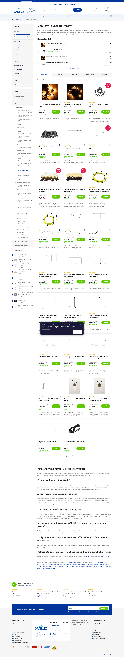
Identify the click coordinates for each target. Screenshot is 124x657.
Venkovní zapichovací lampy (24, 163)
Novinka (18, 49)
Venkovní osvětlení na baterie (23, 229)
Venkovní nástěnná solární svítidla (24, 178)
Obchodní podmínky (17, 640)
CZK (108, 4)
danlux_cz (54, 637)
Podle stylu (17, 103)
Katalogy (34, 4)
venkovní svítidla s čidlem (92, 564)
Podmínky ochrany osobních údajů (21, 642)
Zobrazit (80, 154)
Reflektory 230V (22, 221)
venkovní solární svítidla (49, 568)
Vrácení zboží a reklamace (19, 632)
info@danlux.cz (55, 625)
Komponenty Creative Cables (21, 245)
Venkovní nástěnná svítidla (23, 110)
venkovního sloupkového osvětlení (50, 564)
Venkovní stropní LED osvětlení (25, 207)
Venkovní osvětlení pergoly (23, 227)
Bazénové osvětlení (21, 232)
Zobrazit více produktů (74, 68)
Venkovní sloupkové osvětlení (23, 182)
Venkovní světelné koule (22, 235)
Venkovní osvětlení (20, 107)
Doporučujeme (44, 74)
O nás (14, 634)
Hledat (77, 10)
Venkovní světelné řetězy (22, 170)
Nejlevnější (59, 74)
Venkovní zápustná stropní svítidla (24, 198)
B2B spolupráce (16, 636)
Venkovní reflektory (21, 218)
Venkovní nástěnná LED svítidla (25, 113)
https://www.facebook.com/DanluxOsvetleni (60, 633)
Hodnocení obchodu (18, 638)
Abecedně (104, 74)
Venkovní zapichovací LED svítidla (24, 157)
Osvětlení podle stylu (98, 626)
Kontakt (14, 4)
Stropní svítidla (96, 630)
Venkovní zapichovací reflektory (25, 160)
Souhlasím (77, 332)
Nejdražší (74, 74)
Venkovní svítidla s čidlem (22, 127)
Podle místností (19, 100)
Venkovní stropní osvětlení (23, 205)
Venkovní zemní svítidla (22, 213)
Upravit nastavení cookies (40, 654)
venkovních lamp (79, 564)
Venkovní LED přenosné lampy (25, 147)
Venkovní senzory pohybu (22, 237)
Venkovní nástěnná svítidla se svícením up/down (25, 116)
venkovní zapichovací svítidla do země (69, 566)
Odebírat (103, 608)
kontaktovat (86, 556)
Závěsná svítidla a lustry (98, 634)
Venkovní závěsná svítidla (22, 216)
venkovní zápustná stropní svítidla (50, 566)
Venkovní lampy (20, 150)
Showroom (20, 4)
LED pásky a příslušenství (21, 241)
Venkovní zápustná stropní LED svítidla (25, 201)
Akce (17, 47)
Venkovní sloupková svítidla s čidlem (24, 141)
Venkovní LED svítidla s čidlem (25, 134)
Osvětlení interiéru (19, 96)
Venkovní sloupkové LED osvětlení (23, 186)
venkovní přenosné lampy (98, 566)
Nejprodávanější (90, 74)
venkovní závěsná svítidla (85, 566)
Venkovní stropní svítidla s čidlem (24, 137)
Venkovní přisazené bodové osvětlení (23, 190)
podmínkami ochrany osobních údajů (90, 612)
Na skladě (18, 44)
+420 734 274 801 (56, 630)
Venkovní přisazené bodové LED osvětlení (24, 194)
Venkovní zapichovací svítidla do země (24, 154)
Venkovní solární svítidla (22, 173)
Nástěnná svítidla (97, 632)
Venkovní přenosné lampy (22, 144)
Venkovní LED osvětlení (22, 211)
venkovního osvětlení (105, 556)
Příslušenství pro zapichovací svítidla (24, 166)
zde (58, 328)
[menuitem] (19, 16)
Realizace (27, 4)
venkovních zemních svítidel (66, 564)
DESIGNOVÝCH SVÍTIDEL (26, 1)
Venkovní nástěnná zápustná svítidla (24, 120)
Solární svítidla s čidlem (23, 175)
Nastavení (46, 331)
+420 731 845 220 (56, 628)
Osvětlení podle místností (99, 623)
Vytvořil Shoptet (108, 654)
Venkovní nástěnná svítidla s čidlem (24, 123)
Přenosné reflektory (22, 224)
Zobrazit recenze (27, 585)
